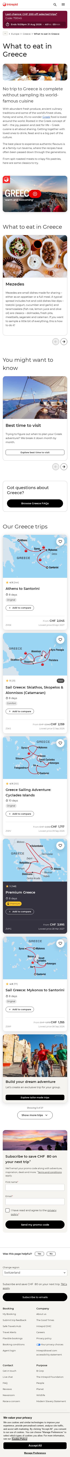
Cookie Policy (19, 1439)
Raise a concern (11, 1401)
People (40, 1383)
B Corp (40, 1370)
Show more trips (32, 1115)
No (51, 1253)
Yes (39, 1253)
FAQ (5, 1383)
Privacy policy (43, 1338)
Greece (27, 33)
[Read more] (5, 33)
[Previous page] (55, 341)
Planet (40, 1389)
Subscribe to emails (35, 1297)
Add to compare (21, 607)
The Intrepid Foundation (50, 1377)
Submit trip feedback (14, 1320)
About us (41, 1314)
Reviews (7, 1389)
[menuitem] (10, 4)
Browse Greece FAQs (35, 503)
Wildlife (40, 1395)
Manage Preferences (35, 1453)
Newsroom (9, 1395)
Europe (15, 33)
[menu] (63, 4)
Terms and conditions (50, 1172)
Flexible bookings (12, 1338)
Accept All (35, 1445)
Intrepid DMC (43, 1326)
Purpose (41, 1365)
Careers (40, 1332)
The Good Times (45, 1320)
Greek (46, 117)
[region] (35, 496)
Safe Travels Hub (12, 1326)
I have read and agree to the (33, 1212)
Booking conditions (13, 1344)
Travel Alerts (9, 1332)
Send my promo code (35, 1224)
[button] (60, 541)
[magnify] (55, 4)
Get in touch (9, 1370)
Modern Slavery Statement (51, 1401)
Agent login (9, 1350)
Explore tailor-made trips (35, 1097)
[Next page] (63, 341)
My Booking (9, 1314)
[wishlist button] (60, 542)
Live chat (8, 1377)
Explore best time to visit (35, 452)
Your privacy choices (51, 1344)
